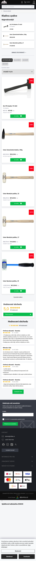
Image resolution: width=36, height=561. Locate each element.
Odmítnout (9, 556)
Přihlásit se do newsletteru (10, 424)
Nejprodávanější (7, 60)
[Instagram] (7, 444)
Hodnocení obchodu (18, 321)
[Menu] (34, 2)
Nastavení (18, 551)
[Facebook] (3, 444)
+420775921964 (9, 439)
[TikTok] (11, 444)
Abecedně (5, 64)
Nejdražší (25, 60)
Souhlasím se (15, 419)
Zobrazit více (18, 391)
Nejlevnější (17, 60)
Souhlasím (27, 556)
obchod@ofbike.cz (10, 436)
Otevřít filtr (7, 72)
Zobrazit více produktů (18, 52)
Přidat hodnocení (9, 314)
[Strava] (15, 444)
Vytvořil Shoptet (11, 497)
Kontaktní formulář (10, 450)
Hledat (32, 6)
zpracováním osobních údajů (18, 419)
